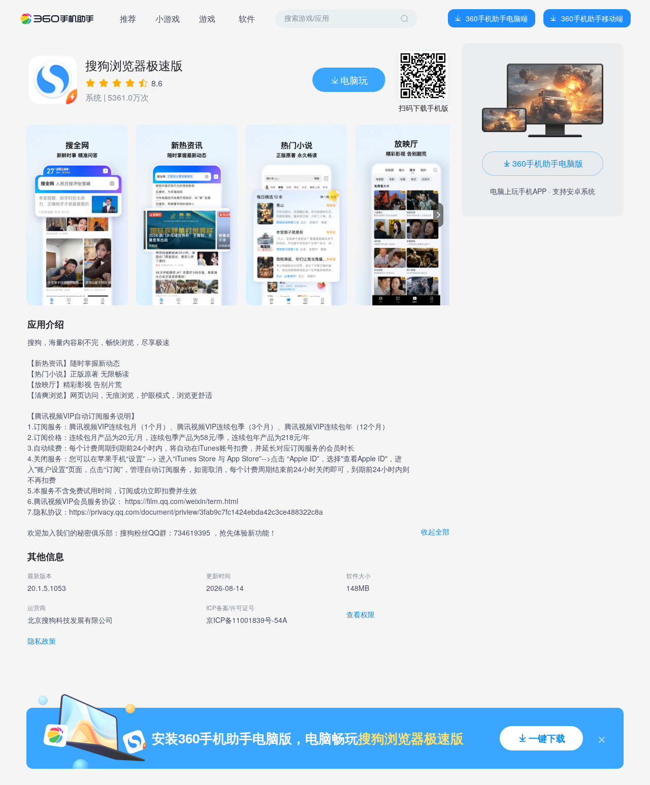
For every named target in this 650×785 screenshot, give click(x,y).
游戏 (207, 18)
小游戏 (167, 18)
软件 (247, 18)
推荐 (128, 18)
